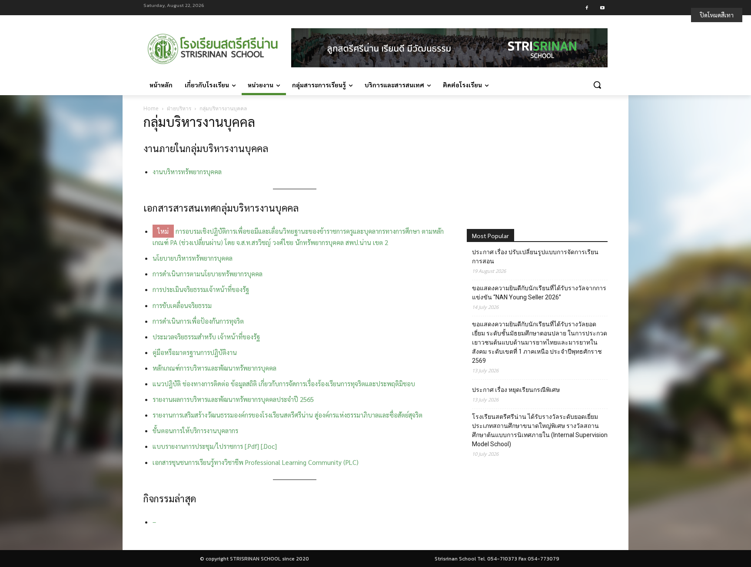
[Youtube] (602, 7)
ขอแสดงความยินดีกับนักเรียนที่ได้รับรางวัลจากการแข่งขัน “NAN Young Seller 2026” (539, 293)
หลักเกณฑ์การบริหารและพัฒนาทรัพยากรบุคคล (214, 368)
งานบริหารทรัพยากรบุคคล (187, 171)
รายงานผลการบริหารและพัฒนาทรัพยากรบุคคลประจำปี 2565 (233, 399)
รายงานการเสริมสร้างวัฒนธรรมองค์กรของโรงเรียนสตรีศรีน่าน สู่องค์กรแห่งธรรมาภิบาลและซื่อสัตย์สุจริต (287, 415)
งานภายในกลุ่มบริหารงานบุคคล (205, 148)
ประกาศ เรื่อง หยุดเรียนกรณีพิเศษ (516, 389)
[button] (597, 84)
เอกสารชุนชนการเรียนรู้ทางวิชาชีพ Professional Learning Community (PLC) (256, 462)
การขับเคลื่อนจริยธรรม (182, 305)
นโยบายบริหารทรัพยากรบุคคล (193, 258)
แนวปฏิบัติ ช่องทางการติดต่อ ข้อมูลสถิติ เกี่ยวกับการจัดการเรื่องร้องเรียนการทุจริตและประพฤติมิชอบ (284, 383)
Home (151, 108)
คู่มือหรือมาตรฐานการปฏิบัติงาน (195, 352)
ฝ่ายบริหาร (179, 108)
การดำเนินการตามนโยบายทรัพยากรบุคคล (208, 273)
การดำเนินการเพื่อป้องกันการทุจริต (198, 321)
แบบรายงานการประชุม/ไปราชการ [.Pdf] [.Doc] (215, 446)
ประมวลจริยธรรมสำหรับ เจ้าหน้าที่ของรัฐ (206, 336)
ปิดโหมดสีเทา (717, 15)
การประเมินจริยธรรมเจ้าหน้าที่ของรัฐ (201, 289)
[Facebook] (587, 7)
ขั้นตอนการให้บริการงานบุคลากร (195, 430)
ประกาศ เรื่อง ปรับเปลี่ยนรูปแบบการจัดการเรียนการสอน (535, 257)
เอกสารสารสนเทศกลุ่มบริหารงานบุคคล (221, 208)
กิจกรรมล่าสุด (169, 498)
